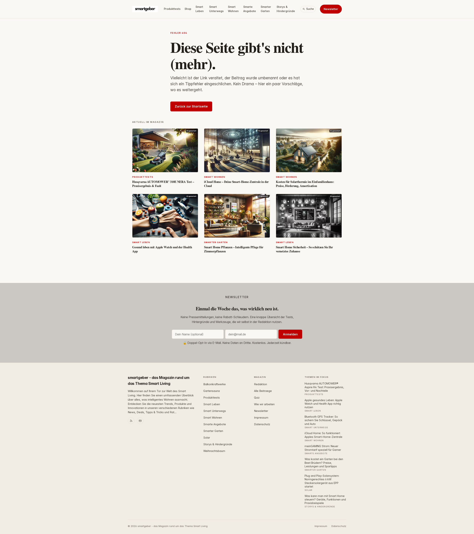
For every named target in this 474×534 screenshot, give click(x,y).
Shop (188, 8)
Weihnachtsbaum (214, 451)
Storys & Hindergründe (286, 9)
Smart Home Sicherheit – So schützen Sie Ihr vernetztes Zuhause (304, 249)
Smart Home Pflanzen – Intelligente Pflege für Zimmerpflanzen (233, 249)
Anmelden (290, 334)
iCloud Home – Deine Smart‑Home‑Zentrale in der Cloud (236, 183)
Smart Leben (200, 9)
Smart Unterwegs (216, 9)
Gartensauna (211, 391)
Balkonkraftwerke (214, 384)
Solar (206, 437)
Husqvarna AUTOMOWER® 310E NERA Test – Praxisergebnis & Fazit (163, 183)
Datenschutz (262, 424)
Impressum (261, 417)
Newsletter (331, 9)
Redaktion (260, 384)
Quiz (257, 397)
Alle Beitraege (263, 391)
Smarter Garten (266, 9)
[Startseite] (145, 9)
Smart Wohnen (233, 9)
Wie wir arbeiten (264, 404)
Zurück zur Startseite (191, 106)
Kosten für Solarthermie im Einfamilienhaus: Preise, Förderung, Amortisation (305, 183)
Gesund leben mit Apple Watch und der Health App (162, 249)
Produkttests (172, 8)
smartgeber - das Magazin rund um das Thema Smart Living (158, 380)
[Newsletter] (140, 420)
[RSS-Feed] (131, 420)
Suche (310, 8)
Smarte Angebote (249, 9)
